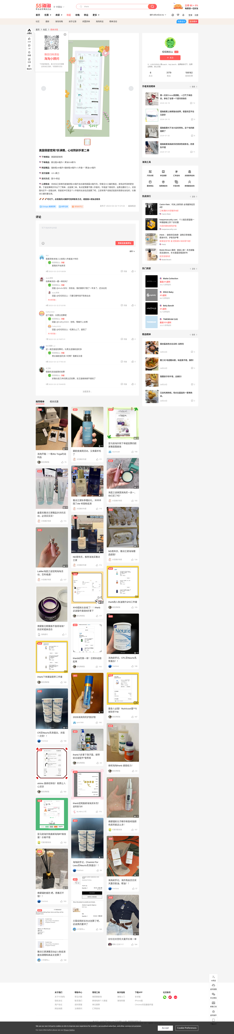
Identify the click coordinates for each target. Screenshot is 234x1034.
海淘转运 (99, 21)
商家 (58, 15)
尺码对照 (150, 176)
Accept (165, 1028)
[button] (59, 6)
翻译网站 (150, 186)
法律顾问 (78, 1008)
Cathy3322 (50, 312)
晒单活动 (113, 21)
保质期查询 (163, 186)
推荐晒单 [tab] (40, 401)
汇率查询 (176, 176)
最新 (47, 21)
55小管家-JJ (50, 346)
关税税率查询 (189, 176)
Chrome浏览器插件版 (144, 1004)
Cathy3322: (56, 326)
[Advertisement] (170, 429)
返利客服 (78, 1004)
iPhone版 (139, 1001)
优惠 (46, 15)
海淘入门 (121, 997)
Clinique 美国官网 (48, 207)
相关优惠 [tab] (54, 401)
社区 (38, 21)
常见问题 (78, 997)
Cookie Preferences (186, 1028)
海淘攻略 (59, 21)
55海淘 (43, 7)
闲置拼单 (86, 21)
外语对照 (176, 186)
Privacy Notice (69, 1030)
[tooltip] (51, 51)
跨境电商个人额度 (99, 1001)
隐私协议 (58, 1001)
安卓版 (138, 997)
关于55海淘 (60, 997)
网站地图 (58, 1008)
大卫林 (48, 368)
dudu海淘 (49, 278)
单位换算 (163, 176)
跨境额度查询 (189, 186)
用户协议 (58, 1004)
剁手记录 (72, 21)
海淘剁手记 (78, 207)
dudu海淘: (55, 293)
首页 (38, 29)
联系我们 (78, 1001)
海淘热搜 (121, 1001)
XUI (47, 255)
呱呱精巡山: (56, 263)
